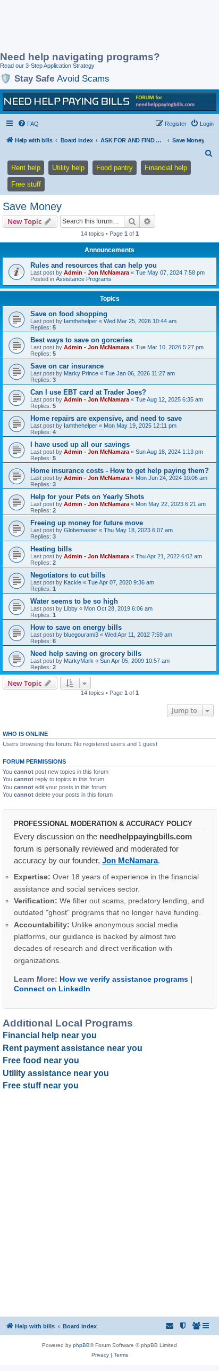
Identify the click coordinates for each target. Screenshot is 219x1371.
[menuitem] (28, 123)
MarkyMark (79, 661)
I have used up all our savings (80, 444)
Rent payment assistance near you (72, 1048)
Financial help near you (50, 1035)
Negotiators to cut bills (67, 575)
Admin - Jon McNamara (96, 272)
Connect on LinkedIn (52, 988)
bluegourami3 (81, 634)
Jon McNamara (130, 860)
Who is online (25, 734)
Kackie (72, 582)
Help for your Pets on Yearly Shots (87, 497)
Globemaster (80, 530)
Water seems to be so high (74, 601)
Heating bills (51, 549)
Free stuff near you (41, 1085)
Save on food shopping (68, 314)
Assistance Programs (84, 279)
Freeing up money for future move (86, 523)
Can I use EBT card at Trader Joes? (88, 392)
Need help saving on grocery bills (85, 654)
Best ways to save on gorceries (81, 340)
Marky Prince (81, 373)
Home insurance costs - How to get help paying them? (119, 471)
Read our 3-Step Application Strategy (47, 65)
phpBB (81, 1345)
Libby (71, 608)
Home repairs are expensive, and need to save (106, 418)
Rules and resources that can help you (93, 265)
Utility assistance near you (56, 1073)
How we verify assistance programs (124, 979)
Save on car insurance (67, 366)
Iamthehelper (80, 321)
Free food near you (41, 1060)
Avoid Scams (83, 78)
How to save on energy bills (76, 627)
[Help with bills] (109, 101)
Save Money (32, 206)
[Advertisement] (85, 26)
